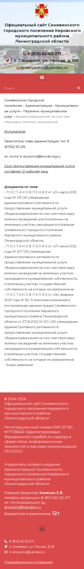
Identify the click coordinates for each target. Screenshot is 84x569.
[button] (42, 77)
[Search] (78, 88)
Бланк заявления (19, 365)
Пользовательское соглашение (28, 562)
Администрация (38, 106)
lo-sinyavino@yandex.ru (44, 67)
